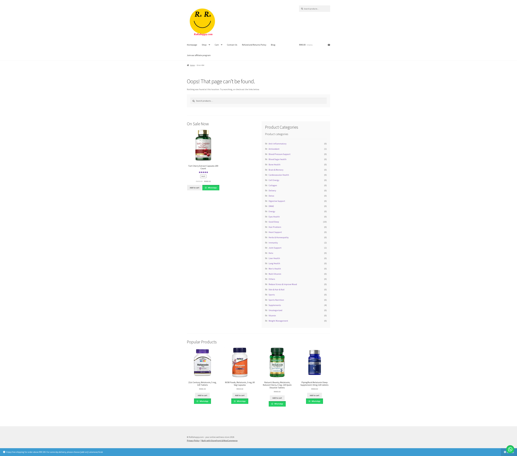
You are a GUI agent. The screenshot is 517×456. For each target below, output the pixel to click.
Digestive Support (277, 201)
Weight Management (278, 320)
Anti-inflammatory (277, 143)
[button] (510, 449)
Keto (271, 253)
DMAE (271, 206)
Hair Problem (275, 227)
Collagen (273, 185)
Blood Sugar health (277, 159)
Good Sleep (274, 221)
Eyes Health (274, 216)
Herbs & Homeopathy (279, 237)
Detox (271, 195)
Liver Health (274, 258)
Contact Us (232, 44)
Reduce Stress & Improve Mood (283, 284)
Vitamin (272, 315)
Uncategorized (275, 310)
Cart (217, 44)
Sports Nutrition (276, 300)
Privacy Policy (193, 440)
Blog (273, 44)
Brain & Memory (276, 169)
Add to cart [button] (194, 187)
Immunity (273, 242)
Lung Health (274, 263)
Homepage (192, 44)
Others (272, 279)
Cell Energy (274, 180)
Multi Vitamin (275, 274)
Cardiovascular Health (279, 175)
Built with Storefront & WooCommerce (219, 440)
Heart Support (275, 232)
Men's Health (275, 268)
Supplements (275, 305)
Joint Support (275, 247)
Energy (272, 211)
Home (192, 65)
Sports (272, 294)
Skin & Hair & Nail (276, 289)
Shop (204, 44)
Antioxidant (274, 149)
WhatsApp (212, 187)
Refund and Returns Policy (254, 44)
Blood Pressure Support (280, 154)
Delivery (272, 190)
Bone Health (274, 164)
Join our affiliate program (199, 55)
